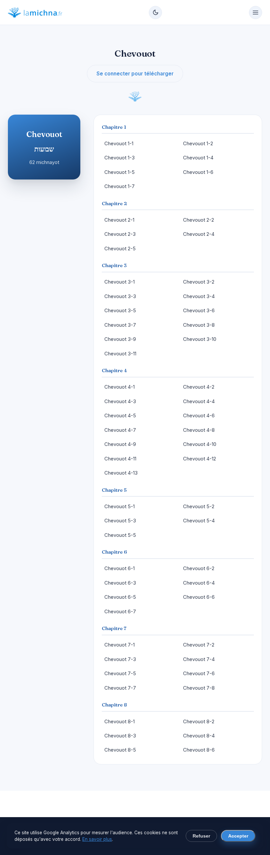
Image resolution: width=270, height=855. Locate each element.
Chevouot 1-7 (119, 186)
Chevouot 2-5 (120, 249)
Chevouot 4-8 (199, 430)
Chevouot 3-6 (199, 311)
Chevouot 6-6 (199, 597)
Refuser (201, 836)
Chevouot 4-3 (120, 401)
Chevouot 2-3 (120, 234)
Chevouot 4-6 (199, 416)
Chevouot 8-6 (199, 750)
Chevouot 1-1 (118, 144)
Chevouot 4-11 (120, 459)
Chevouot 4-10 (199, 444)
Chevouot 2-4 (198, 234)
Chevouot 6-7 (120, 612)
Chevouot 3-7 (120, 325)
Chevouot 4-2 (198, 387)
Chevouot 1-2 (198, 144)
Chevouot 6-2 (198, 568)
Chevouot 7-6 (199, 673)
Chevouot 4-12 (199, 459)
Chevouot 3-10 (199, 339)
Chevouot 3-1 (119, 282)
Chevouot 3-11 (120, 354)
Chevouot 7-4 (199, 659)
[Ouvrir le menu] (255, 12)
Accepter (238, 836)
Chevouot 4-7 (120, 430)
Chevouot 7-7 (120, 688)
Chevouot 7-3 (120, 659)
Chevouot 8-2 (198, 722)
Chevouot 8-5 (120, 750)
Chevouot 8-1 (119, 722)
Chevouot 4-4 (199, 401)
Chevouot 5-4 (199, 521)
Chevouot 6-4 (199, 583)
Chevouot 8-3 (120, 736)
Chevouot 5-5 (120, 535)
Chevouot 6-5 (120, 597)
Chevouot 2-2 (198, 220)
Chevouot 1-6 (198, 172)
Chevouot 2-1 (119, 220)
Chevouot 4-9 (120, 444)
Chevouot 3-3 (120, 296)
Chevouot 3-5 (120, 311)
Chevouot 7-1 (119, 645)
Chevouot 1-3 (119, 158)
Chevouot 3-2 (198, 282)
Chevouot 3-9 (120, 339)
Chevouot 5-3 (120, 521)
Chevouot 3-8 (199, 325)
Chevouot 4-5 (120, 416)
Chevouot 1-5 (119, 172)
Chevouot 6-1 (119, 568)
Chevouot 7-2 (198, 645)
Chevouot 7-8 (199, 688)
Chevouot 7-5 (120, 673)
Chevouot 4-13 (121, 473)
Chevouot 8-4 (199, 736)
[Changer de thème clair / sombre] (155, 12)
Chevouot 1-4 (198, 158)
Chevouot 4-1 (119, 387)
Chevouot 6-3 (120, 583)
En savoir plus (97, 839)
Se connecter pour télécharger (135, 73)
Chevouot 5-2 (198, 507)
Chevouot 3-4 (199, 296)
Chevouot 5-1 (119, 507)
